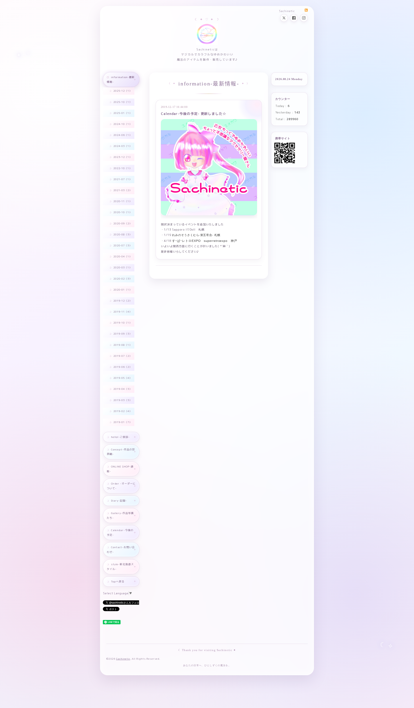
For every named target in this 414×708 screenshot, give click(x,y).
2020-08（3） (122, 234)
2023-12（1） (122, 157)
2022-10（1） (122, 168)
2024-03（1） (122, 146)
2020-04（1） (122, 256)
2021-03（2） (122, 190)
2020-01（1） (122, 289)
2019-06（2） (122, 367)
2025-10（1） (122, 102)
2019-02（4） (122, 411)
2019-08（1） (122, 345)
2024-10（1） (122, 124)
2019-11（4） (122, 311)
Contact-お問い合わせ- (121, 549)
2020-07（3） (122, 245)
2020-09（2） (122, 223)
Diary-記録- (119, 500)
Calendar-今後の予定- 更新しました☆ (193, 113)
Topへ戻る (117, 581)
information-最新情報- (121, 79)
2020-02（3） (122, 278)
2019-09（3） (122, 333)
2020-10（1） (122, 212)
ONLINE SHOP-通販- (120, 469)
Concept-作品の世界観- (121, 452)
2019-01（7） (122, 422)
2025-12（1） (122, 91)
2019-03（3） (122, 400)
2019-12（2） (122, 300)
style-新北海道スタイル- (120, 566)
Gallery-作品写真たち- (120, 515)
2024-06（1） (122, 135)
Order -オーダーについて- (121, 486)
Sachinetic (123, 659)
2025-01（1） (122, 113)
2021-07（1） (122, 179)
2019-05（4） (122, 378)
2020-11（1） (122, 201)
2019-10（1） (122, 322)
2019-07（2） (122, 356)
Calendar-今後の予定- (120, 532)
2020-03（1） (122, 267)
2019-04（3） (122, 389)
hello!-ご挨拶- (120, 437)
